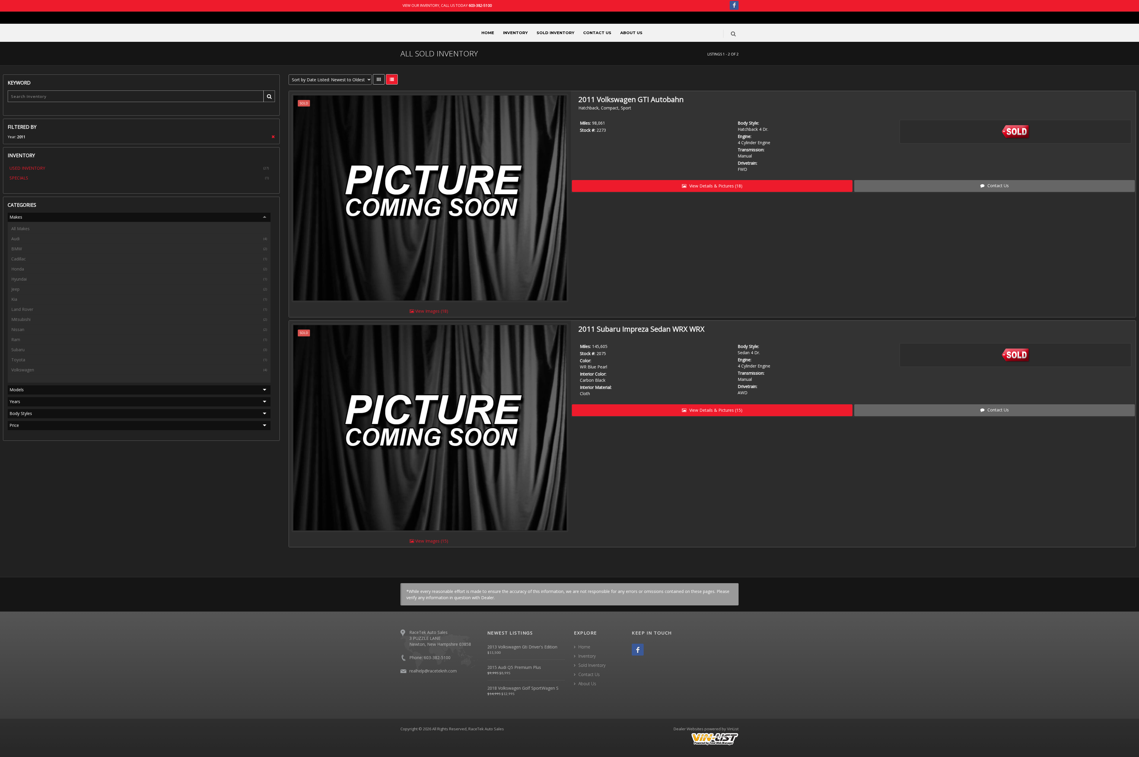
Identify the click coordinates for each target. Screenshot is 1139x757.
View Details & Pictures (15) (715, 410)
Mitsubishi (139, 319)
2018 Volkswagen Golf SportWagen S (523, 688)
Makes (15, 217)
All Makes (20, 228)
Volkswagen (139, 370)
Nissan (139, 329)
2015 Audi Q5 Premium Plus (514, 667)
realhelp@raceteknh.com (433, 671)
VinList (733, 728)
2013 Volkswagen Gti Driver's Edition (522, 647)
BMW (139, 249)
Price (14, 425)
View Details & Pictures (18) (715, 186)
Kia (139, 299)
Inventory (515, 32)
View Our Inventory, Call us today (447, 5)
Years (14, 401)
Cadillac (139, 259)
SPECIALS (139, 178)
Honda (139, 269)
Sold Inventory (555, 32)
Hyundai (139, 279)
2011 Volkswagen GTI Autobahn (631, 99)
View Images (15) (431, 541)
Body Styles (20, 413)
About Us (631, 32)
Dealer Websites (689, 728)
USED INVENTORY (139, 168)
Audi (139, 238)
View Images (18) (431, 311)
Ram (139, 339)
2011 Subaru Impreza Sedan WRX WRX (641, 329)
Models (16, 389)
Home (487, 32)
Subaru (139, 349)
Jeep (139, 289)
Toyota (139, 359)
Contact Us (597, 32)
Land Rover (139, 309)
